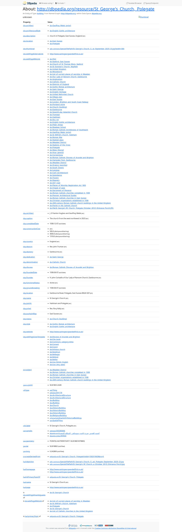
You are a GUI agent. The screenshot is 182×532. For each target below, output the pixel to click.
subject (27, 370)
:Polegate (55, 43)
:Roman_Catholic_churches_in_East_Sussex (68, 198)
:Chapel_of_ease (57, 188)
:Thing (53, 390)
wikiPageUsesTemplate (34, 337)
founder (28, 277)
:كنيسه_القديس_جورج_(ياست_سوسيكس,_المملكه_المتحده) (75, 433)
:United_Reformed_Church (61, 94)
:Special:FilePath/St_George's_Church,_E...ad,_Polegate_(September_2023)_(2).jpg (87, 462)
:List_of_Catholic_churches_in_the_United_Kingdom (71, 511)
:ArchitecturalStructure (60, 395)
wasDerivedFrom (31, 456)
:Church (54, 405)
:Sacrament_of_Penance (60, 190)
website (28, 332)
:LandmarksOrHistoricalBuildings (66, 418)
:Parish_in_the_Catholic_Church (63, 205)
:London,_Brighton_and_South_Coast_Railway (69, 102)
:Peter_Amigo (56, 125)
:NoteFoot (55, 352)
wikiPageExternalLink (33, 54)
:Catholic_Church (58, 82)
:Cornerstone (56, 155)
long (26, 451)
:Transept (55, 114)
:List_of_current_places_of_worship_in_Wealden (70, 74)
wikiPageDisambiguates (34, 495)
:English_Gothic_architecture (62, 31)
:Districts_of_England (59, 84)
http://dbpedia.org (68, 13)
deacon (27, 246)
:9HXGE (58, 436)
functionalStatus (31, 283)
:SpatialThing (56, 420)
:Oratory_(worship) (58, 165)
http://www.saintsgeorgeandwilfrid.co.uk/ (66, 54)
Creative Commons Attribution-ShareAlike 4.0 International (115, 528)
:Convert (54, 344)
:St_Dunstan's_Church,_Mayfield (64, 66)
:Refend (54, 357)
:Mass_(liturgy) (57, 150)
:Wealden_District (58, 142)
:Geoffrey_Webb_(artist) (60, 25)
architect (28, 25)
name (27, 298)
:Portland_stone (57, 104)
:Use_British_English (59, 362)
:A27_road (55, 183)
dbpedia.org (97, 13)
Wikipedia (72, 528)
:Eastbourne (56, 109)
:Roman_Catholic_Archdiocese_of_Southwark (69, 130)
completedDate (31, 223)
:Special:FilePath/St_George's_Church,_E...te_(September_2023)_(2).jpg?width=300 (87, 49)
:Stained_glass (57, 140)
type (26, 390)
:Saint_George (56, 89)
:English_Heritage (58, 92)
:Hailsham (55, 117)
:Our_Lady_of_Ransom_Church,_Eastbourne (68, 77)
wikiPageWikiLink (31, 59)
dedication (29, 257)
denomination (30, 262)
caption (27, 218)
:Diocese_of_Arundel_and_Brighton (65, 337)
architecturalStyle (31, 31)
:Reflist (54, 359)
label (26, 426)
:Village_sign (56, 97)
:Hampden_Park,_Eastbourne (62, 160)
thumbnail (29, 49)
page (26, 487)
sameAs (27, 431)
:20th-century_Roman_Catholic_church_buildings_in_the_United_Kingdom (80, 203)
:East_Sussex (56, 41)
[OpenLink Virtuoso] (72, 525)
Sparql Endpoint (151, 3)
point (28, 385)
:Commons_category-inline (61, 342)
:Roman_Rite (56, 137)
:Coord (54, 347)
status (27, 319)
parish (27, 303)
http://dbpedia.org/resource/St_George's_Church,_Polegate (95, 9)
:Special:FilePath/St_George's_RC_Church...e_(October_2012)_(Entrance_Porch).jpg (87, 464)
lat (25, 446)
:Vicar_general (57, 152)
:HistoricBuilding (58, 408)
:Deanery (54, 180)
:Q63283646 (57, 431)
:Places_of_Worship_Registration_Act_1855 (68, 185)
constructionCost (31, 229)
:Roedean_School (58, 127)
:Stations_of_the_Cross (60, 145)
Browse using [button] (46, 3)
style (26, 324)
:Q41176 (56, 393)
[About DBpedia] (30, 3)
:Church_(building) (58, 107)
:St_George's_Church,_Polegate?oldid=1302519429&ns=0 (77, 456)
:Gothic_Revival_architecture (62, 87)
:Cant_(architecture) (59, 173)
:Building (54, 400)
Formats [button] (60, 3)
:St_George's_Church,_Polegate (67, 477)
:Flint (53, 59)
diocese (28, 267)
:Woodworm (56, 72)
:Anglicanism (56, 79)
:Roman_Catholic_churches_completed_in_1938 (70, 193)
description (29, 36)
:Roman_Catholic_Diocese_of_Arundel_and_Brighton (72, 157)
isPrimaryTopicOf (31, 477)
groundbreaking (31, 288)
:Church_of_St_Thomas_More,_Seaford (66, 64)
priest (27, 308)
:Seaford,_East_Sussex (60, 61)
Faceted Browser (135, 3)
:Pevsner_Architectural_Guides (63, 195)
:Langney (54, 170)
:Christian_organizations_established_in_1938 (69, 200)
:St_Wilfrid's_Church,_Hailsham (63, 135)
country (28, 241)
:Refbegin (55, 354)
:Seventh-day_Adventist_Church (63, 112)
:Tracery (54, 178)
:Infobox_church (57, 349)
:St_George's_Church (59, 492)
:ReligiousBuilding (58, 415)
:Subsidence (56, 175)
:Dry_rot (54, 120)
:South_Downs (57, 168)
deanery (28, 252)
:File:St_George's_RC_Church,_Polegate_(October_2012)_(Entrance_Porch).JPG (81, 208)
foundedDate (30, 272)
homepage (29, 469)
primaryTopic (32, 516)
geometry (28, 441)
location (28, 41)
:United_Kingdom (58, 69)
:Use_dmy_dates (57, 364)
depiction (28, 462)
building (40, 13)
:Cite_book (55, 339)
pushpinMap (30, 314)
